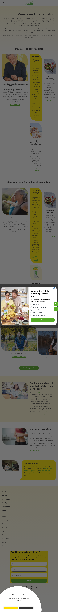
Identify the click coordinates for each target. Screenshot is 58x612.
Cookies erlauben (11, 607)
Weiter (43, 320)
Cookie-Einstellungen (26, 607)
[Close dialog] (55, 288)
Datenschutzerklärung (18, 600)
